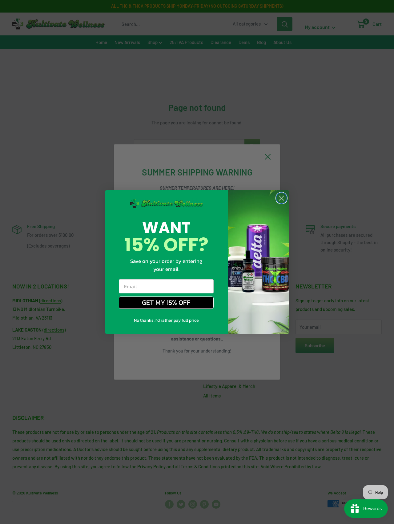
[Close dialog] (281, 198)
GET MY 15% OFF (166, 302)
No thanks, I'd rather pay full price (166, 320)
